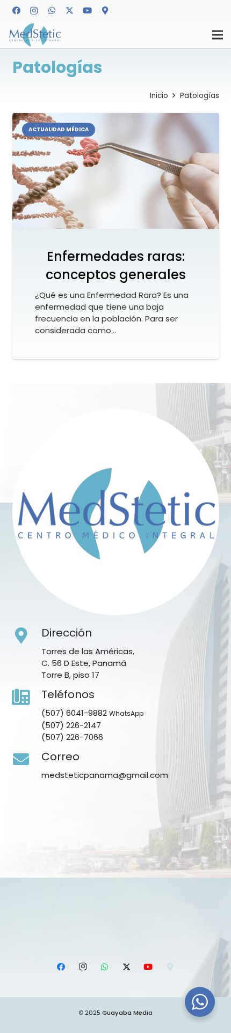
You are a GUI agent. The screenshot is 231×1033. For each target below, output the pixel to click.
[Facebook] (16, 11)
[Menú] (217, 34)
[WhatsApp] (52, 11)
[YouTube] (87, 11)
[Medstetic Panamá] (35, 35)
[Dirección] (26, 636)
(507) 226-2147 (71, 725)
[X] (69, 11)
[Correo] (26, 759)
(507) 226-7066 (72, 737)
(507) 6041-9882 (74, 712)
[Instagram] (34, 11)
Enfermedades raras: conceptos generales (116, 265)
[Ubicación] (105, 11)
